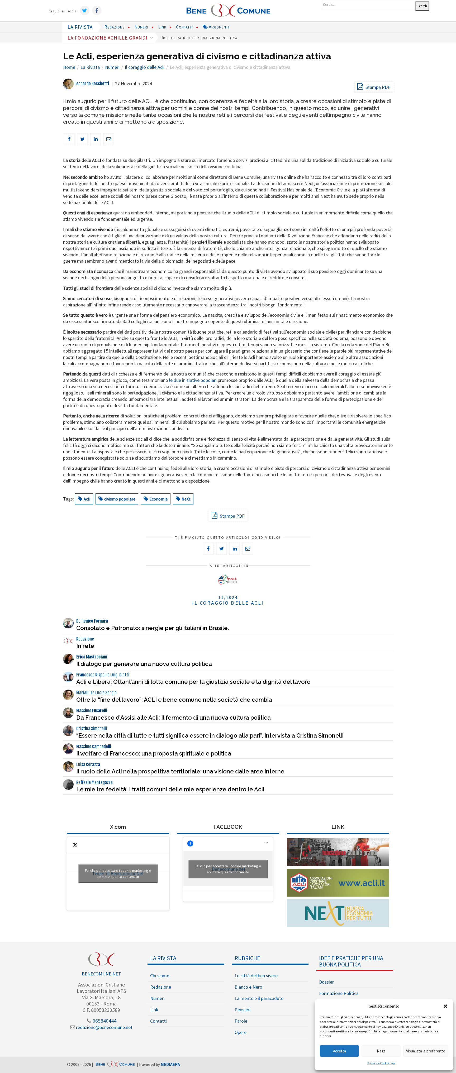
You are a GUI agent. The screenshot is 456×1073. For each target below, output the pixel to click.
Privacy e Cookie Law (381, 1063)
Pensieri (242, 1010)
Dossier (326, 982)
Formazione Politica (339, 993)
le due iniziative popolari (193, 380)
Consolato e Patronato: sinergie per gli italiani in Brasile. (152, 627)
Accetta (339, 1050)
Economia (158, 499)
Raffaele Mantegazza (94, 782)
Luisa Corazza (88, 764)
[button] (445, 1006)
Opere (240, 1032)
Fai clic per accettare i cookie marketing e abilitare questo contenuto (118, 873)
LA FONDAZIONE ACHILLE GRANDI (108, 38)
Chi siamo (159, 976)
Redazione (114, 27)
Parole (241, 1021)
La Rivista (163, 958)
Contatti (184, 27)
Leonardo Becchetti (91, 83)
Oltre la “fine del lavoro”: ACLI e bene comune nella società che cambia (174, 699)
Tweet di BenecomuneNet (118, 873)
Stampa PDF (377, 87)
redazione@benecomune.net (103, 1027)
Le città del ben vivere (256, 976)
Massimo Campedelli (93, 746)
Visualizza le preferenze (425, 1050)
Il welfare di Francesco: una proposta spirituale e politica (153, 753)
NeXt (186, 499)
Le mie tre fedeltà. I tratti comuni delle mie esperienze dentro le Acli (170, 789)
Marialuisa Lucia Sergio (96, 692)
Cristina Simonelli (91, 728)
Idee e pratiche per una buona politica (199, 38)
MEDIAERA (170, 1064)
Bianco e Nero (248, 987)
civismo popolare (119, 499)
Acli (87, 499)
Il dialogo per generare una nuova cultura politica (144, 663)
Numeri (141, 27)
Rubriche (247, 958)
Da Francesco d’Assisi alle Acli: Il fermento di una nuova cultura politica (173, 717)
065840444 (104, 1020)
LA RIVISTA (80, 27)
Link (162, 27)
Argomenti (218, 27)
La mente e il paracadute (259, 998)
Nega (381, 1050)
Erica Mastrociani (91, 657)
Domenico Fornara (92, 621)
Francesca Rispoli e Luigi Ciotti (102, 674)
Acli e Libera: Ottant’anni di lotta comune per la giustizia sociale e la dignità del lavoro (193, 681)
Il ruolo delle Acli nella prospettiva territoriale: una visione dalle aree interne (180, 771)
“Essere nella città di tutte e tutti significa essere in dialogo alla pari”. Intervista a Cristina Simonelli (210, 735)
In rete (85, 645)
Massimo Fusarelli (91, 710)
